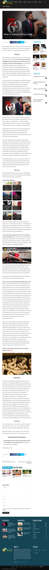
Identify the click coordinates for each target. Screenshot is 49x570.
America (20, 2)
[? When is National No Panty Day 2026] (43, 46)
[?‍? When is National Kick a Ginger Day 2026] (20, 529)
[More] (26, 42)
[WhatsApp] (34, 553)
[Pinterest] (39, 550)
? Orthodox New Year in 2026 (39, 76)
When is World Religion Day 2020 (8, 461)
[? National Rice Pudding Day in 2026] (6, 472)
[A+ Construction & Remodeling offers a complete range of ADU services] (4, 536)
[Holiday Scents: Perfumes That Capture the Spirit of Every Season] (4, 524)
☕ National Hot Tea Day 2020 (39, 94)
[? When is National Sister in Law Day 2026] (20, 524)
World (4, 6)
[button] (45, 2)
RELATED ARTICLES (7, 467)
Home (3, 9)
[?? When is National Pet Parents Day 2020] (36, 64)
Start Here (16, 2)
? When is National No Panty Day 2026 (43, 51)
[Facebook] (34, 550)
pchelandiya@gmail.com (23, 562)
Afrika (40, 2)
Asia (32, 2)
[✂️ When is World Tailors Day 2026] (43, 64)
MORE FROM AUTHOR (17, 467)
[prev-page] (3, 480)
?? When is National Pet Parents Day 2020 (36, 68)
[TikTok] (42, 550)
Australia (36, 2)
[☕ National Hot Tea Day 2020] (43, 56)
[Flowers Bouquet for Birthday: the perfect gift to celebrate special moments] (4, 530)
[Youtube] (37, 553)
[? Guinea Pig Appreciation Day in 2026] (27, 472)
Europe (29, 2)
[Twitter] (45, 550)
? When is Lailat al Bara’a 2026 (39, 88)
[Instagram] (37, 550)
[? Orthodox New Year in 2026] (36, 47)
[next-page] (5, 480)
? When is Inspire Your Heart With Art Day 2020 (24, 462)
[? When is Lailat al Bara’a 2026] (36, 57)
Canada (24, 2)
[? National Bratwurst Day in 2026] (16, 472)
